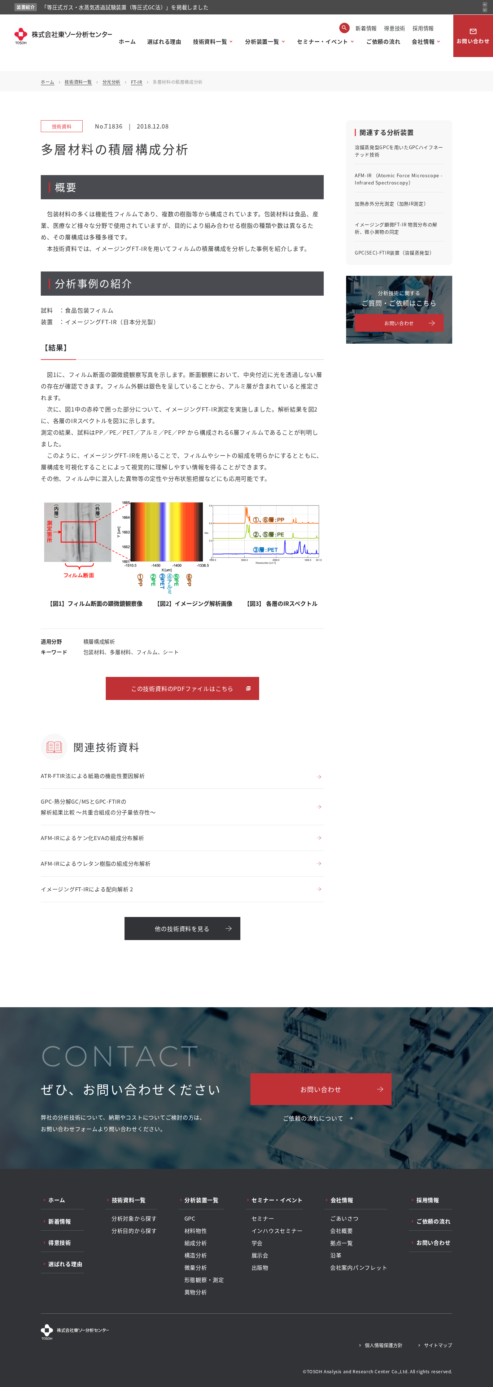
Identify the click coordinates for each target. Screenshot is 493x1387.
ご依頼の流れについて (313, 1118)
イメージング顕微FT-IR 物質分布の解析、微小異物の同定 (396, 228)
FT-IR (137, 82)
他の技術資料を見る (182, 928)
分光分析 (111, 82)
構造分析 (195, 1255)
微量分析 (195, 1267)
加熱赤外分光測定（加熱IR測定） (391, 203)
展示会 (260, 1255)
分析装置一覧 (262, 41)
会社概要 (341, 1230)
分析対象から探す (134, 1218)
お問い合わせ (473, 35)
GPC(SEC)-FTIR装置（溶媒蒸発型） (394, 252)
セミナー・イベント (322, 41)
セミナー (263, 1218)
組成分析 (195, 1243)
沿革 (336, 1255)
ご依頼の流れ (383, 41)
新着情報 (366, 28)
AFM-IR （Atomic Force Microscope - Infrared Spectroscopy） (398, 179)
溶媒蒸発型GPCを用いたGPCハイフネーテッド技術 (399, 151)
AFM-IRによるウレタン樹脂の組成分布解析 (96, 863)
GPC (190, 1218)
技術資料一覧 (210, 41)
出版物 (260, 1267)
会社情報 (423, 41)
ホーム (127, 41)
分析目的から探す (134, 1230)
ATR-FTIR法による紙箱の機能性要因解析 (93, 775)
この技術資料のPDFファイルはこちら (182, 688)
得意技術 (394, 28)
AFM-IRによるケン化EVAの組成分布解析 (92, 838)
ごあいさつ (344, 1218)
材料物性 (195, 1230)
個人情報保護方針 (383, 1345)
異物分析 (195, 1292)
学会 (257, 1243)
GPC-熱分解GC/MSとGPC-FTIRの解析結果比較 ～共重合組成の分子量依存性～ (98, 806)
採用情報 (423, 28)
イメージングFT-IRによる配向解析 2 (87, 889)
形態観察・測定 (204, 1280)
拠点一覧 (341, 1243)
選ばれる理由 (164, 41)
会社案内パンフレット (359, 1267)
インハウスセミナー (277, 1230)
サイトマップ (438, 1345)
